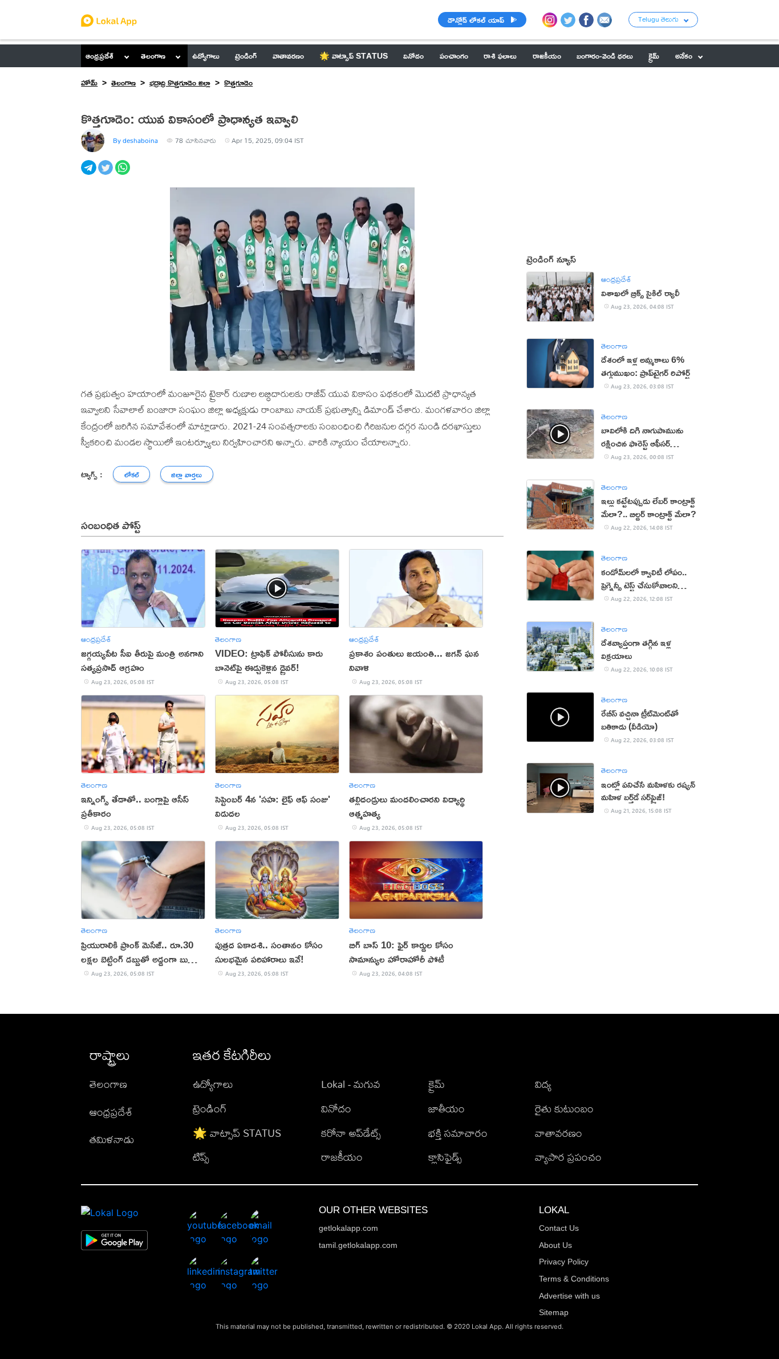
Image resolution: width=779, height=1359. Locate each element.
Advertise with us (569, 1295)
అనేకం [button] (683, 55)
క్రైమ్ (436, 1084)
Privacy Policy (564, 1261)
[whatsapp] (123, 173)
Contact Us (559, 1228)
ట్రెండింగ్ (209, 1108)
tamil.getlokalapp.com (358, 1245)
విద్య (543, 1084)
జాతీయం (446, 1108)
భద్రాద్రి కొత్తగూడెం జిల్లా (179, 82)
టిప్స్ (201, 1157)
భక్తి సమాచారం (458, 1133)
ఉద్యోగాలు (213, 1084)
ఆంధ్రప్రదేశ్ (99, 55)
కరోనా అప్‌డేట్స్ (351, 1133)
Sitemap (554, 1312)
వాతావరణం (558, 1133)
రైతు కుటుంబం (564, 1108)
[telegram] (89, 173)
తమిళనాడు (112, 1139)
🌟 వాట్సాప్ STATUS (237, 1133)
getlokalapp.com (348, 1228)
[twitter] (106, 173)
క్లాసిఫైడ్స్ (445, 1157)
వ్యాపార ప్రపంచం (568, 1157)
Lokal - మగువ (350, 1084)
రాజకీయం (342, 1157)
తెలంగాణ (153, 55)
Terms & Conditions (574, 1278)
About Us (555, 1245)
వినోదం (336, 1108)
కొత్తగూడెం (238, 82)
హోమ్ (89, 82)
